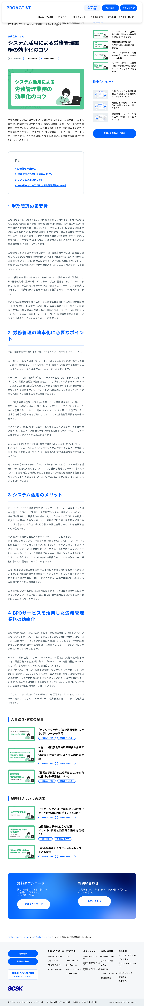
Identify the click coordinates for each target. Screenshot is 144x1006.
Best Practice (71, 965)
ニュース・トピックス (109, 973)
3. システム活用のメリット (29, 179)
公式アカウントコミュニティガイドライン (24, 1002)
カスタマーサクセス (127, 964)
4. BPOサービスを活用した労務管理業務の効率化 (40, 185)
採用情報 (123, 981)
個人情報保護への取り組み (57, 1002)
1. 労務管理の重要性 (25, 168)
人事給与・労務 (31, 58)
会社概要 (123, 977)
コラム (48, 937)
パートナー (124, 959)
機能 (67, 956)
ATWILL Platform (55, 969)
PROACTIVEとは (45, 17)
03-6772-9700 (23, 973)
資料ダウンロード (108, 956)
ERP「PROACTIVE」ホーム (18, 937)
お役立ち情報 (97, 17)
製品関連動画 (106, 978)
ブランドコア (53, 961)
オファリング (79, 17)
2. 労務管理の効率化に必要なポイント (35, 174)
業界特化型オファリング (92, 964)
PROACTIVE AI (54, 965)
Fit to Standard (72, 961)
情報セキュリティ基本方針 (83, 1002)
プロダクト (63, 17)
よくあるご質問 (107, 961)
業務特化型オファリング (92, 957)
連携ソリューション (73, 969)
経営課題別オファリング (92, 970)
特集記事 (104, 969)
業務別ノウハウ (50, 58)
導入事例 (112, 17)
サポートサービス (73, 973)
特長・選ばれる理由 (55, 956)
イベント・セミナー (127, 17)
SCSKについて (126, 972)
